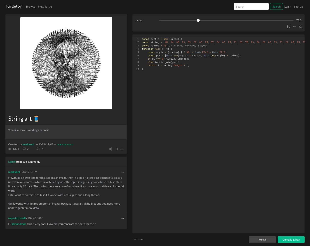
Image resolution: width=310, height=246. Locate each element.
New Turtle (45, 6)
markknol (28, 144)
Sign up (298, 6)
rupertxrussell (17, 218)
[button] (40, 148)
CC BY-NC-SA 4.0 (65, 144)
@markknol (19, 223)
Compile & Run (291, 239)
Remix (262, 239)
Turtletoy (14, 6)
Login (287, 6)
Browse (30, 6)
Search (277, 6)
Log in (12, 161)
